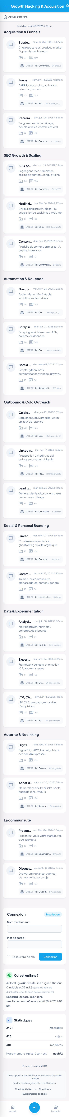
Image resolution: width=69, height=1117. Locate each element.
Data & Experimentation (24, 611)
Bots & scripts (29, 365)
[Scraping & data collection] (34, 339)
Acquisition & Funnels (22, 32)
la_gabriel (56, 768)
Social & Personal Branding (26, 525)
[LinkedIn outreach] (34, 462)
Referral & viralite (31, 118)
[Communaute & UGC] (34, 586)
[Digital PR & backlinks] (34, 757)
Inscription (53, 914)
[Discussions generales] (34, 880)
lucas (58, 597)
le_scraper (56, 645)
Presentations (29, 831)
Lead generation (31, 488)
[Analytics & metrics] (34, 633)
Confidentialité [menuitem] (23, 1089)
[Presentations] (34, 842)
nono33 (57, 141)
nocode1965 (55, 350)
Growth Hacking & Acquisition (37, 6)
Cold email (26, 413)
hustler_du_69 (55, 103)
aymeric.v (57, 806)
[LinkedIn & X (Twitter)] (34, 548)
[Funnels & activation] (34, 92)
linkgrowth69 (55, 227)
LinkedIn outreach (32, 450)
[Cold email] (34, 424)
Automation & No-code (24, 278)
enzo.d (58, 66)
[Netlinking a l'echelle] (34, 215)
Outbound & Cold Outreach (27, 402)
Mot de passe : (16, 937)
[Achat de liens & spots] (34, 795)
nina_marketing (56, 683)
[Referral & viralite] (34, 130)
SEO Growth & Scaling (22, 155)
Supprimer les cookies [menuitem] (34, 1093)
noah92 (58, 1053)
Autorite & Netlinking (21, 734)
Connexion (16, 914)
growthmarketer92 (57, 720)
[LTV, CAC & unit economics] (34, 709)
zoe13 (58, 265)
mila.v (58, 388)
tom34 (58, 511)
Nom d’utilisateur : (18, 922)
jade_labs (56, 892)
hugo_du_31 (55, 312)
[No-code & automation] (34, 301)
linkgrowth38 (55, 474)
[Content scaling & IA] (34, 253)
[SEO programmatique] (34, 178)
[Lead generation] (34, 500)
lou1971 (58, 189)
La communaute (17, 820)
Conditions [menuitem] (45, 1089)
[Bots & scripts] (34, 377)
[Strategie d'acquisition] (34, 54)
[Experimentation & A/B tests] (34, 671)
